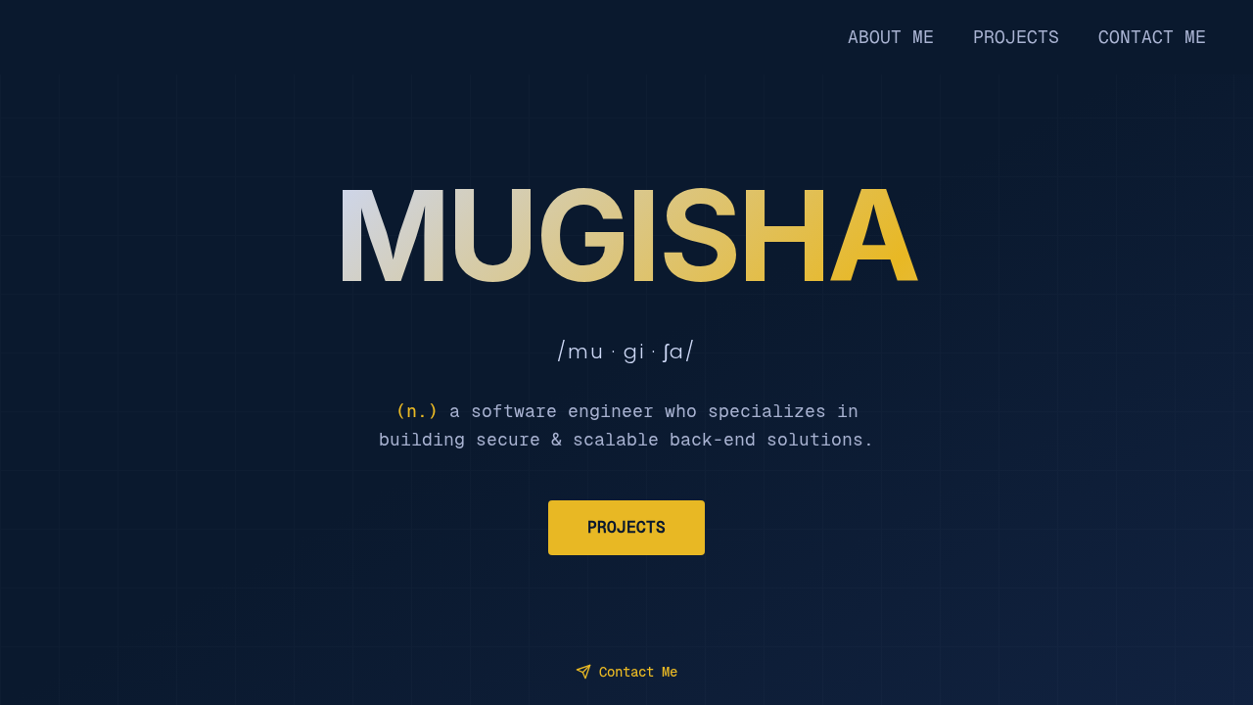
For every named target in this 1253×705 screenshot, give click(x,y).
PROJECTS (1016, 36)
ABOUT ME (891, 36)
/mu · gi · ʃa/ (626, 351)
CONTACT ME (1152, 36)
